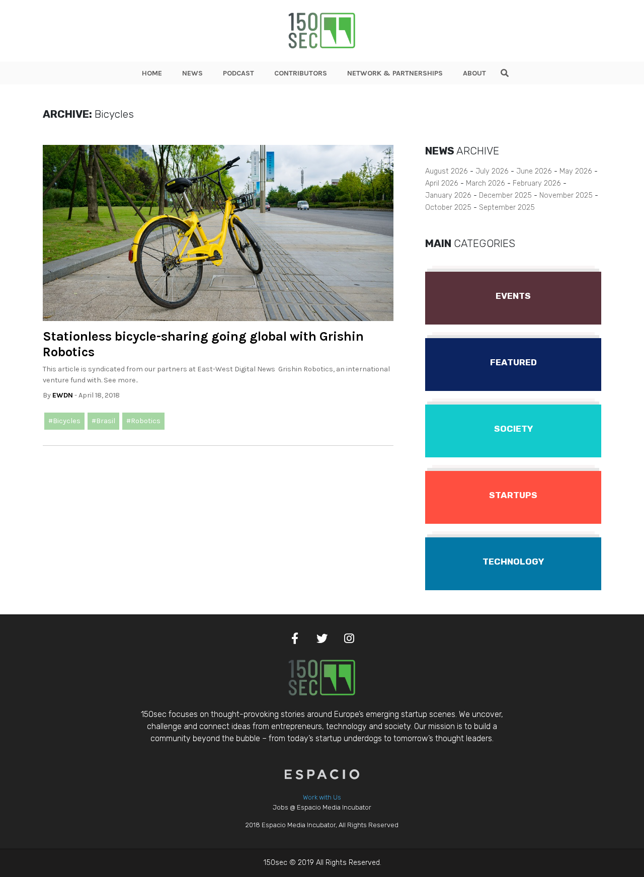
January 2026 (448, 195)
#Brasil (103, 421)
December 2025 (505, 195)
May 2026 (575, 171)
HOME (152, 73)
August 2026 (446, 171)
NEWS (192, 73)
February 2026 (537, 183)
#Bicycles (64, 421)
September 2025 (507, 207)
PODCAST (238, 73)
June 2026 (534, 171)
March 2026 (485, 183)
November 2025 (566, 195)
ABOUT (474, 73)
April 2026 (441, 183)
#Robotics (143, 421)
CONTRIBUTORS (300, 73)
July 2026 (492, 171)
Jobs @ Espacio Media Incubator (322, 807)
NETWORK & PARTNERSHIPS (395, 73)
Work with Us (322, 797)
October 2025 (448, 207)
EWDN (62, 395)
